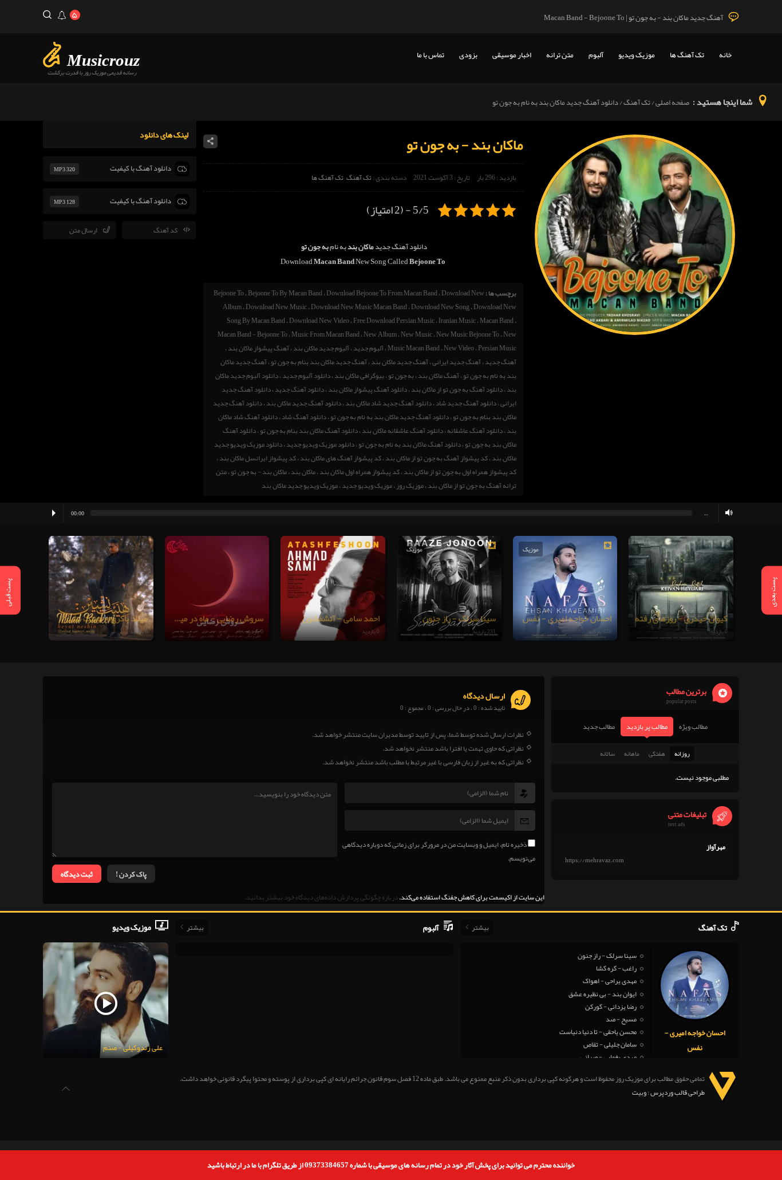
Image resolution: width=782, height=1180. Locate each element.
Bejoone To (229, 293)
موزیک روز (410, 485)
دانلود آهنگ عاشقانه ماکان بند (402, 430)
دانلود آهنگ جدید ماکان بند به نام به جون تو (389, 417)
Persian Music (497, 348)
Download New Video (319, 320)
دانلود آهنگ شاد (304, 417)
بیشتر (480, 927)
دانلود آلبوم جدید (306, 375)
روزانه (682, 753)
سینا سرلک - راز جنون (607, 955)
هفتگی (657, 753)
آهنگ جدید (500, 362)
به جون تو (401, 375)
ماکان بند (303, 472)
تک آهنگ (636, 102)
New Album (380, 334)
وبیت (639, 1092)
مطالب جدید (599, 726)
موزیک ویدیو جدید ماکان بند (300, 485)
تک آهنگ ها (687, 55)
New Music (416, 334)
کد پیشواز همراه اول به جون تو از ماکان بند (460, 472)
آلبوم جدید (368, 348)
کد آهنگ (165, 230)
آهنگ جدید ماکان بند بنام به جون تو (319, 362)
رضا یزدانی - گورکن (611, 1006)
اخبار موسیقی (511, 55)
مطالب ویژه (693, 726)
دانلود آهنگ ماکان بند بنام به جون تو (309, 430)
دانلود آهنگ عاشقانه (475, 430)
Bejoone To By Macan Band (285, 293)
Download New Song (440, 307)
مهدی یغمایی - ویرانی (608, 1057)
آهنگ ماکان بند (438, 375)
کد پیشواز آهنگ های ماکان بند (340, 458)
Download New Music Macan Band (359, 307)
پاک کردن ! (131, 874)
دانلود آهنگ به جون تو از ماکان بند (457, 389)
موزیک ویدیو (636, 55)
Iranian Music (457, 320)
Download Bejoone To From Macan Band (381, 293)
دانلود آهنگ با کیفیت (140, 168)
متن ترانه (560, 55)
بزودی (468, 55)
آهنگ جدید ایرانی (456, 362)
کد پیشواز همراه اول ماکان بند (359, 472)
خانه (725, 55)
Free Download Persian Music (394, 320)
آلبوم (596, 55)
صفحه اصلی (672, 102)
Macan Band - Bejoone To (252, 334)
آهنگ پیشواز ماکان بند (258, 348)
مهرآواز (715, 847)
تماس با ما (430, 55)
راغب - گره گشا (616, 968)
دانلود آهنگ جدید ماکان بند (303, 403)
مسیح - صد (621, 1019)
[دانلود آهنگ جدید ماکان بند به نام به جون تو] (635, 333)
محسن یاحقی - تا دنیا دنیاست (598, 1031)
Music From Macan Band (325, 334)
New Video (459, 348)
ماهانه (631, 753)
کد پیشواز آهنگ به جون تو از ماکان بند (436, 458)
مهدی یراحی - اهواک (610, 980)
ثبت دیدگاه (77, 874)
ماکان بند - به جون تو (259, 472)
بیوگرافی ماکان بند (359, 375)
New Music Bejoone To (467, 334)
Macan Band (497, 320)
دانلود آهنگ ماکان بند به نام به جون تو (409, 444)
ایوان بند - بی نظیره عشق (602, 994)
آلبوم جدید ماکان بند (321, 348)
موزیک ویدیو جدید (367, 485)
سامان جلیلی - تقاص (610, 1044)
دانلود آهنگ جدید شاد (466, 403)
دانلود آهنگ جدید (299, 389)
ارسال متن (83, 230)
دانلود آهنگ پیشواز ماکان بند (367, 389)
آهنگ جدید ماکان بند (399, 362)
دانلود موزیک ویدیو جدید (320, 444)
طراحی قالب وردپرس (677, 1092)
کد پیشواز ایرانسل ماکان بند (257, 458)
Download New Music (276, 307)
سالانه (607, 753)
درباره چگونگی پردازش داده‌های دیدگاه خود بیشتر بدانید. (321, 897)
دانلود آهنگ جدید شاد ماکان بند (388, 403)
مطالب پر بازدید (647, 726)
